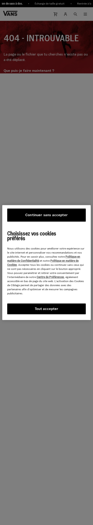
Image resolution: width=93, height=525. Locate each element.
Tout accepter (46, 308)
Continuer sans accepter (46, 215)
